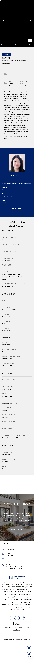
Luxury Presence (17, 630)
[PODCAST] (24, 618)
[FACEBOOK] (10, 618)
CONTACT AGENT (17, 208)
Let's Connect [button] (17, 529)
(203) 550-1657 (6, 189)
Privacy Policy (24, 639)
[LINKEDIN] (14, 618)
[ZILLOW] (19, 618)
